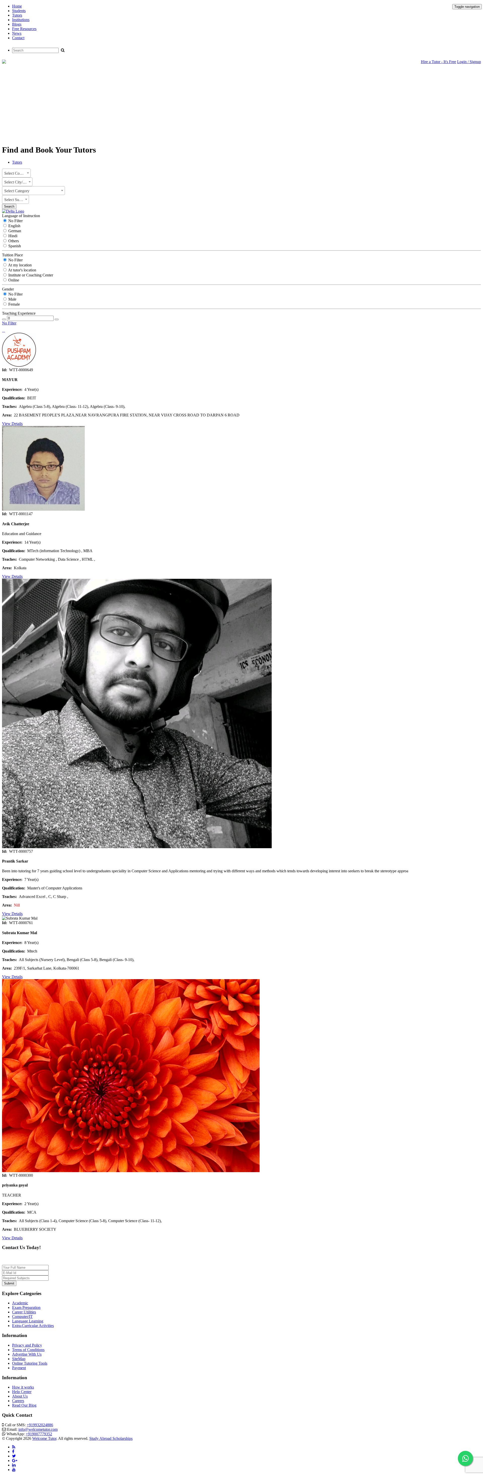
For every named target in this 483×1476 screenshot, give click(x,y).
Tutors (17, 15)
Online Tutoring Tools (29, 1363)
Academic (20, 1303)
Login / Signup (469, 62)
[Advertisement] (241, 105)
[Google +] (14, 1460)
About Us (20, 1396)
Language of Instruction (21, 216)
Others (13, 241)
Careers (18, 1401)
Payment (19, 1368)
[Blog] (13, 1447)
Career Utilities (24, 1312)
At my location (19, 265)
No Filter (15, 221)
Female (13, 304)
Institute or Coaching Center (30, 275)
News (16, 33)
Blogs (16, 24)
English (13, 226)
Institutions (20, 20)
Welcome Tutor (44, 1438)
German (14, 231)
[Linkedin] (14, 1465)
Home (17, 6)
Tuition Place (12, 255)
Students (19, 11)
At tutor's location (21, 270)
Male (11, 299)
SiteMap (18, 1359)
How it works (23, 1387)
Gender (8, 289)
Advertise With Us (27, 1354)
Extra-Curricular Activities (33, 1325)
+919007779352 (39, 1434)
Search (9, 206)
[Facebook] (13, 1451)
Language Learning (27, 1321)
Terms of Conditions (28, 1350)
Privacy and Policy (27, 1345)
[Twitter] (14, 1456)
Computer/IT (22, 1316)
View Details (12, 423)
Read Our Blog (24, 1405)
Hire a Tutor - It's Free (438, 62)
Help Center (21, 1392)
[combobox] (16, 173)
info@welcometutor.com (38, 1429)
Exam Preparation (26, 1307)
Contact (18, 38)
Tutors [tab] (17, 162)
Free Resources (24, 29)
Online (13, 280)
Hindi (12, 236)
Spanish (14, 246)
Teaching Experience (18, 313)
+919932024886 (40, 1425)
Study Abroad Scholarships (111, 1438)
